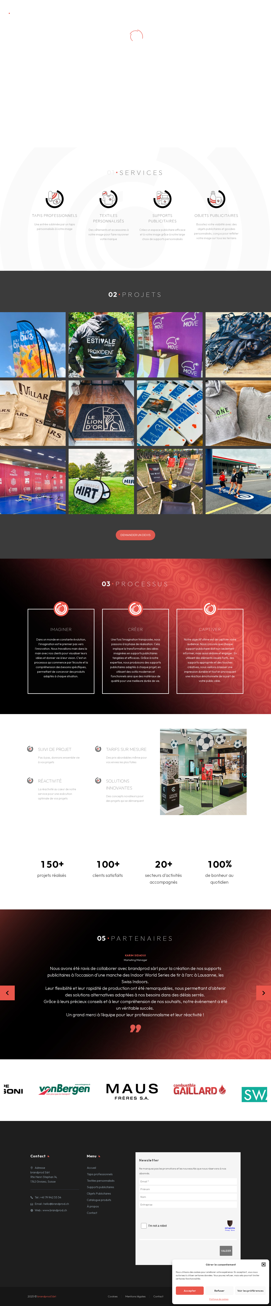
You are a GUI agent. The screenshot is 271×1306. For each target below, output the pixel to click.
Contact (259, 9)
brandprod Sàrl (46, 1296)
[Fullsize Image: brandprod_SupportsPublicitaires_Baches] (33, 481)
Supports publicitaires (179, 9)
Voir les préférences (250, 1290)
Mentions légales (135, 1296)
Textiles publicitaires (145, 9)
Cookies (113, 1296)
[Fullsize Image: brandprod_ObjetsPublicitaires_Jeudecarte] (170, 413)
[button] (263, 1264)
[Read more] (55, 210)
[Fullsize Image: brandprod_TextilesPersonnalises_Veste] (101, 345)
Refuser (219, 1290)
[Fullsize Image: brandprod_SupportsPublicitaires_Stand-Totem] (170, 345)
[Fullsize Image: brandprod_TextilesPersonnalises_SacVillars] (33, 413)
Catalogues (240, 9)
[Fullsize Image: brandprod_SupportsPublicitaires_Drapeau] (33, 345)
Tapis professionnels (111, 9)
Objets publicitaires (213, 9)
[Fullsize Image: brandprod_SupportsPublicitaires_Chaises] (170, 481)
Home (88, 9)
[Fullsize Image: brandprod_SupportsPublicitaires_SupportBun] (101, 481)
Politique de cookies (218, 1299)
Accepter (190, 1290)
